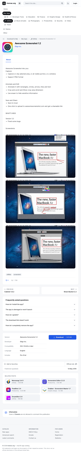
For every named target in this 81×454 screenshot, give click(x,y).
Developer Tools (18, 17)
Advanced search (8, 435)
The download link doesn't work (17, 320)
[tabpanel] (40, 166)
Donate (31, 435)
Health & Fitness (70, 17)
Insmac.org (11, 445)
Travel (9, 25)
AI (7, 17)
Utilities (9, 21)
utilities (9, 274)
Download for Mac (12, 39)
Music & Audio (21, 21)
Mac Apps (6, 13)
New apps (5, 432)
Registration (59, 435)
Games (8, 29)
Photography (35, 21)
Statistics (58, 438)
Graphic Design (55, 17)
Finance (42, 17)
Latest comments (8, 438)
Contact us (32, 438)
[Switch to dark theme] (68, 3)
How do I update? (12, 315)
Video (69, 21)
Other (5, 33)
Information (33, 429)
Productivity (48, 21)
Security (60, 21)
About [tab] (8, 60)
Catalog (5, 429)
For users (59, 429)
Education (31, 17)
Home (6, 9)
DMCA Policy (33, 432)
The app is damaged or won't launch (19, 309)
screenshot (17, 274)
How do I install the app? (15, 304)
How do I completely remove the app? (19, 325)
